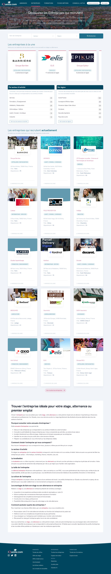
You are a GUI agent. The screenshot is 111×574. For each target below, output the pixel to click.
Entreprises (35, 3)
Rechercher (92, 36)
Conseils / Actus (79, 3)
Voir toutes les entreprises (54, 390)
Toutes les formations (76, 552)
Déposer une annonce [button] (93, 3)
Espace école (74, 555)
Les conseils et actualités (40, 568)
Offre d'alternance (38, 559)
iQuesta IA (54, 567)
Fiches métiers (62, 3)
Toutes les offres (37, 552)
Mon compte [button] (105, 3)
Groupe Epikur (52, 66)
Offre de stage (37, 555)
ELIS (22, 66)
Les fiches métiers (38, 565)
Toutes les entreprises (57, 552)
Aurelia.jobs (54, 564)
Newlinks (54, 561)
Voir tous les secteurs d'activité (19, 121)
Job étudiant (36, 562)
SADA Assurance (82, 66)
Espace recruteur (56, 555)
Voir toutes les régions (65, 121)
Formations (48, 3)
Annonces (23, 3)
